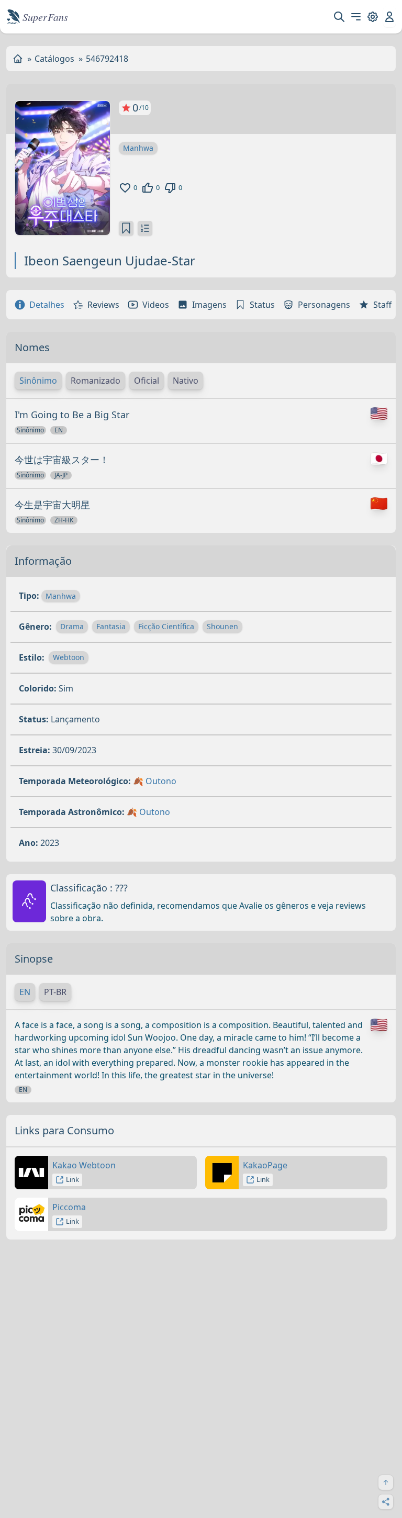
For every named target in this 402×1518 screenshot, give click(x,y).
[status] (126, 228)
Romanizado (95, 380)
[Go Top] (386, 1482)
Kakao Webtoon (84, 1165)
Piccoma (69, 1207)
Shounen (222, 626)
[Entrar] (389, 16)
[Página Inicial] (18, 58)
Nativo (185, 380)
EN (24, 992)
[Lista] (145, 228)
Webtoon (68, 657)
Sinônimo (38, 380)
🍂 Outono (154, 781)
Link (72, 1179)
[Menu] (356, 16)
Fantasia (111, 626)
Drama (72, 626)
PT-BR (55, 992)
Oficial (146, 380)
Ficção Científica (166, 626)
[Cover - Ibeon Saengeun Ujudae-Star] (62, 168)
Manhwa (138, 148)
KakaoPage (265, 1165)
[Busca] (339, 16)
